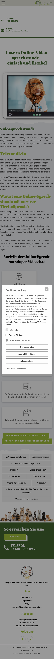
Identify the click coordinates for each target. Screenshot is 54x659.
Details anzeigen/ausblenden (19, 340)
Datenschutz (11, 368)
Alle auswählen (27, 361)
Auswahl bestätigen (27, 354)
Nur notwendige (27, 347)
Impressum (21, 368)
